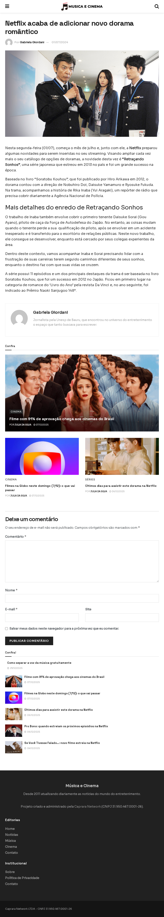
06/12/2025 (117, 491)
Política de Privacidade (22, 878)
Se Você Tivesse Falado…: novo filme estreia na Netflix (62, 743)
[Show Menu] (7, 6)
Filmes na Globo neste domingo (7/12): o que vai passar (62, 693)
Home (10, 829)
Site (88, 609)
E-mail (11, 609)
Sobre (10, 872)
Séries (90, 479)
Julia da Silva (23, 424)
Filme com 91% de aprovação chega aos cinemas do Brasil (61, 418)
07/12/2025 (41, 424)
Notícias (11, 835)
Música (10, 841)
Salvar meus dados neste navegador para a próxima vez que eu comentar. (64, 628)
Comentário (15, 536)
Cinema (16, 411)
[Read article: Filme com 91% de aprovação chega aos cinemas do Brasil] (82, 393)
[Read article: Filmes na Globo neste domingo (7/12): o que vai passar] (42, 456)
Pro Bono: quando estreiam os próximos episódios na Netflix (66, 726)
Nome (11, 590)
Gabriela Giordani (32, 42)
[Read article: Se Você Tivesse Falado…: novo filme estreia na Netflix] (13, 747)
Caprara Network (87, 806)
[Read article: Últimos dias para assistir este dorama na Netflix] (122, 456)
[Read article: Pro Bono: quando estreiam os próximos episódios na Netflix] (13, 730)
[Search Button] (157, 6)
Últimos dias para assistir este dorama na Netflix (120, 486)
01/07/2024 (60, 42)
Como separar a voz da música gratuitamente (39, 663)
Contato (11, 853)
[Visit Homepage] (82, 6)
